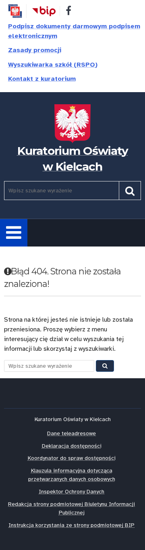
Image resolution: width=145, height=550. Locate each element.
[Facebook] (68, 12)
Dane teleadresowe (71, 433)
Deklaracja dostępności (72, 446)
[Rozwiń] (13, 233)
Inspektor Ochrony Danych (71, 491)
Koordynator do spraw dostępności (72, 458)
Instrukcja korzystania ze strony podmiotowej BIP (71, 525)
